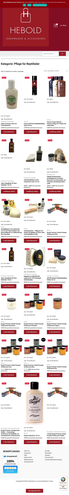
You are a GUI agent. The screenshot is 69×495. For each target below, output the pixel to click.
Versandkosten (8, 119)
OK (24, 5)
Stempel (47, 455)
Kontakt (47, 451)
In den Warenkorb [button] (8, 132)
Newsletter (48, 453)
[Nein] (67, 4)
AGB (25, 455)
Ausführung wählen (55, 132)
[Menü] (66, 477)
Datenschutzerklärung (39, 5)
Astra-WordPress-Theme (45, 481)
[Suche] (62, 54)
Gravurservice (49, 457)
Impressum (27, 453)
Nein (29, 5)
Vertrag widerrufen (34, 491)
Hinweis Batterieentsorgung (53, 459)
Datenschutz (28, 457)
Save (5, 77)
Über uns (27, 451)
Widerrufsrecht (28, 459)
